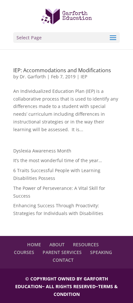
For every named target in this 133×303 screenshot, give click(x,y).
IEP (84, 76)
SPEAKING (101, 252)
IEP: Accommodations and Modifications (62, 70)
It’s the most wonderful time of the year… (57, 160)
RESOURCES (86, 244)
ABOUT (57, 244)
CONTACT (63, 260)
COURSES (24, 252)
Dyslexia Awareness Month (42, 151)
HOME (34, 244)
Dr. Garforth (33, 76)
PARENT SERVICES (62, 252)
